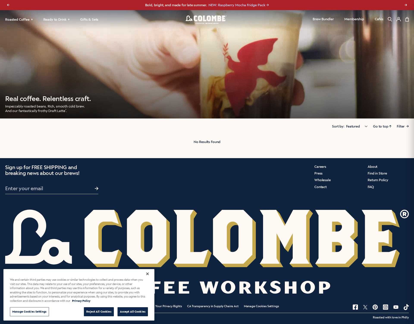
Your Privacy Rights (168, 306)
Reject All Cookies (98, 311)
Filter (403, 126)
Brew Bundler (323, 19)
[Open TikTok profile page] (406, 307)
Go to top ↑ (382, 126)
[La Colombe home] (207, 20)
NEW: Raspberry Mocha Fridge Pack (237, 5)
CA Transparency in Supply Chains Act (213, 306)
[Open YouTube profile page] (395, 307)
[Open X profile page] (365, 307)
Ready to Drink (55, 19)
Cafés (379, 19)
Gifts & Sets (89, 19)
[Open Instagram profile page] (385, 307)
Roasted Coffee (17, 19)
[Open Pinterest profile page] (375, 307)
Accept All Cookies (133, 311)
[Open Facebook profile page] (355, 307)
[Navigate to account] (398, 19)
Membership (354, 19)
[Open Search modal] (390, 19)
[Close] (147, 274)
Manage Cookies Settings (261, 306)
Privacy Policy (81, 300)
